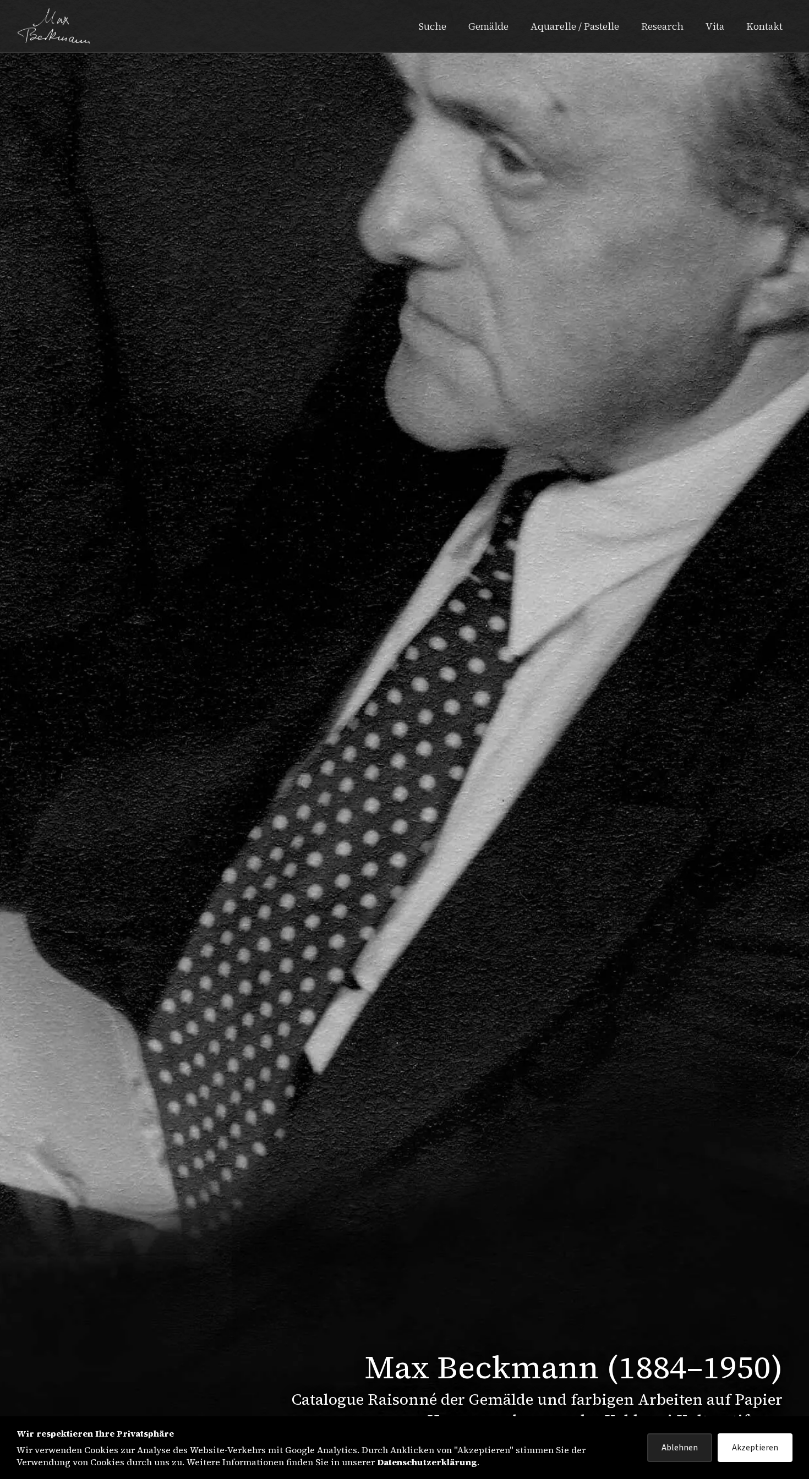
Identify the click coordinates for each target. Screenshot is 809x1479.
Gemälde (488, 26)
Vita (715, 26)
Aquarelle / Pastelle (575, 26)
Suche (432, 26)
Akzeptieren (755, 1448)
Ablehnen (680, 1448)
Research (662, 26)
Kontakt (764, 26)
